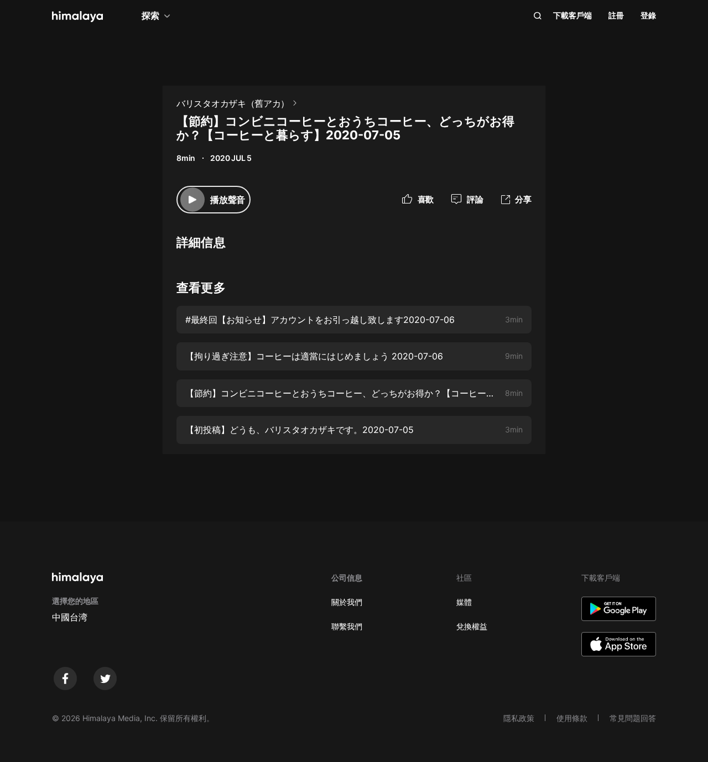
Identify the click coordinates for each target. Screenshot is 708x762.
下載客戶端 (572, 15)
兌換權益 (471, 626)
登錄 (648, 15)
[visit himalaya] (77, 16)
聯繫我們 (346, 626)
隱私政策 (518, 718)
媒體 (464, 602)
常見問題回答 (633, 718)
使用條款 (571, 718)
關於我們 (346, 602)
